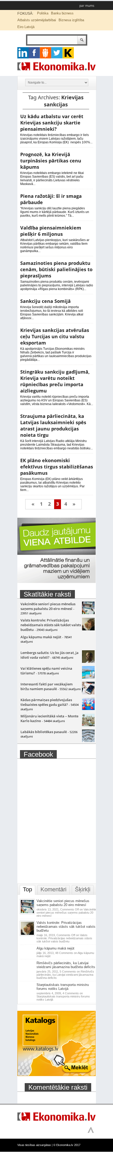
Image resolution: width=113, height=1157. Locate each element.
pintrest (45, 52)
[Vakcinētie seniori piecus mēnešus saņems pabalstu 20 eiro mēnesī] (88, 612)
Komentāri (53, 889)
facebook (34, 52)
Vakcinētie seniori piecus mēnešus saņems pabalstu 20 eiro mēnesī (47, 606)
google (23, 52)
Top (27, 889)
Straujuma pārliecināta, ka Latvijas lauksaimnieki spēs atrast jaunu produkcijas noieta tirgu (53, 425)
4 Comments (63, 996)
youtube (68, 52)
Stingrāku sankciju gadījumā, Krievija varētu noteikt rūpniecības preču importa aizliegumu (55, 381)
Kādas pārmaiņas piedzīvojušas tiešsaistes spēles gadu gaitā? (46, 702)
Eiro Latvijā (25, 27)
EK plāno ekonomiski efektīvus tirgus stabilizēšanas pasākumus (56, 466)
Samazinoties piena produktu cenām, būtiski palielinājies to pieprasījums (56, 269)
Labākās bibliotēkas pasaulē (43, 731)
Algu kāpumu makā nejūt (40, 637)
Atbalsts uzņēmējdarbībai (36, 20)
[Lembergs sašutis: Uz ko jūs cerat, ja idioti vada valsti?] (88, 661)
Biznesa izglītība (71, 20)
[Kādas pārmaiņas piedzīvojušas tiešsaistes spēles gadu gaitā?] (88, 708)
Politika (42, 13)
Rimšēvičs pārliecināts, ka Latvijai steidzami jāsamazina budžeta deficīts (66, 965)
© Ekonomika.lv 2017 (66, 1145)
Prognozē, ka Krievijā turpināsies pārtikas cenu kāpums (50, 160)
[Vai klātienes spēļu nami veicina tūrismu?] (88, 677)
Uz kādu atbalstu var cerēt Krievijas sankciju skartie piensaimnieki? (51, 122)
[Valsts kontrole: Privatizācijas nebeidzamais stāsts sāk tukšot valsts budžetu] (88, 629)
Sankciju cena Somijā (45, 301)
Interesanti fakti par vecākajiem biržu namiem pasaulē (46, 686)
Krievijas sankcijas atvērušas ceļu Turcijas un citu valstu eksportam (54, 336)
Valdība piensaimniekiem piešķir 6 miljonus (50, 231)
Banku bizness (62, 13)
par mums (86, 5)
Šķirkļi (82, 889)
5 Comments (65, 974)
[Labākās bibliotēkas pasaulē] (88, 740)
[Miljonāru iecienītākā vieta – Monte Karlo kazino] (88, 725)
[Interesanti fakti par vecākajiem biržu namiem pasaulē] (88, 693)
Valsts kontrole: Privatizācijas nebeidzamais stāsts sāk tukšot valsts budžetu (50, 625)
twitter (57, 52)
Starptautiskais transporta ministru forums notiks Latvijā (63, 987)
